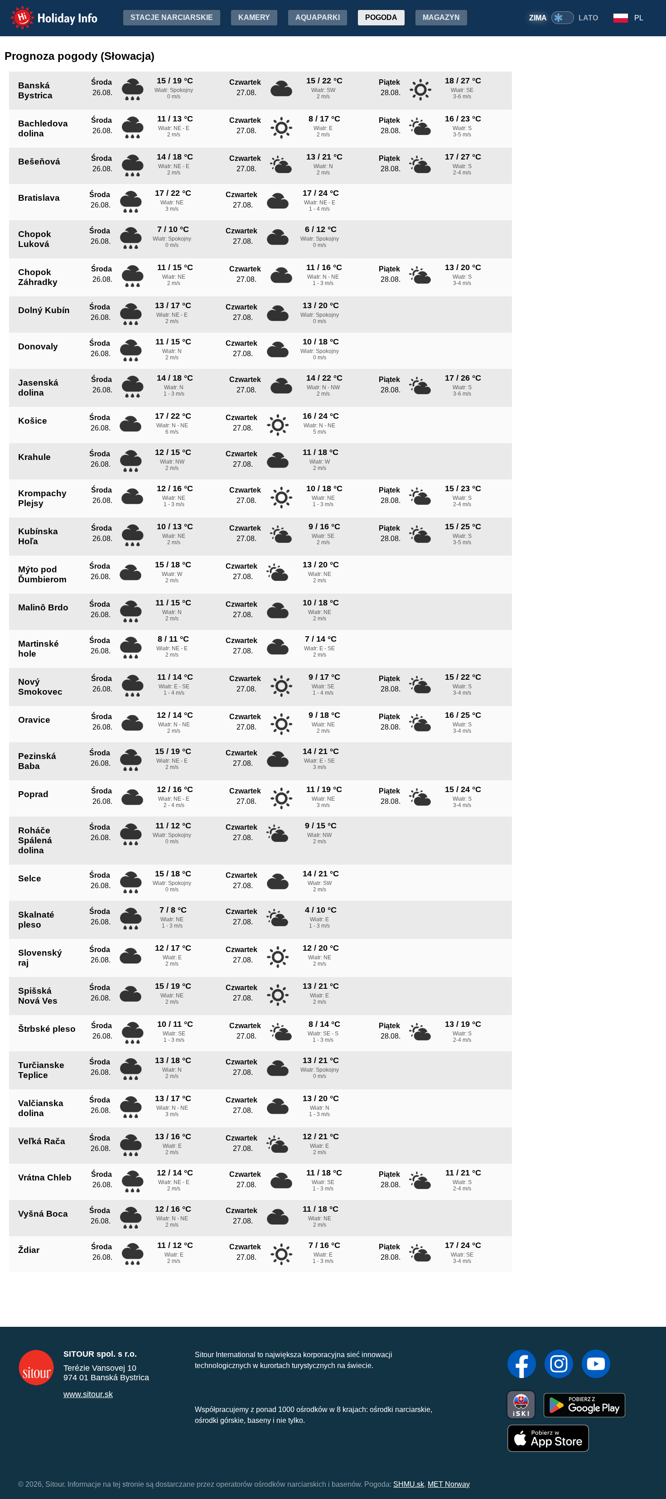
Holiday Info (45, 12)
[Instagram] (559, 1364)
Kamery (254, 17)
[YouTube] (596, 1364)
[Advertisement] (598, 212)
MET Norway (449, 1484)
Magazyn (441, 17)
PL (638, 18)
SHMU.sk (408, 1484)
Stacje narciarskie (171, 17)
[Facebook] (521, 1364)
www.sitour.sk (88, 1394)
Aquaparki (317, 17)
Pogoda (381, 17)
